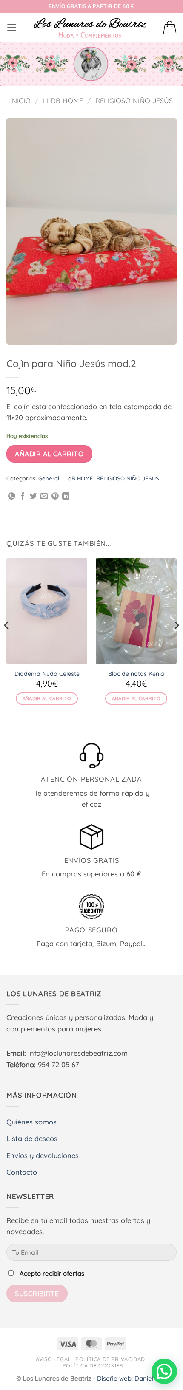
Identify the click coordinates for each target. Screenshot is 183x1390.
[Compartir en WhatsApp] (11, 497)
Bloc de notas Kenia (136, 674)
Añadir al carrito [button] (47, 698)
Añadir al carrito (49, 453)
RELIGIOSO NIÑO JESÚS (134, 100)
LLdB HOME (63, 100)
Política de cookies (93, 1365)
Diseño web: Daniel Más (132, 1378)
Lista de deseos (31, 1138)
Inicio (20, 100)
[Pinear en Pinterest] (55, 497)
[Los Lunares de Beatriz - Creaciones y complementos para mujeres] (90, 27)
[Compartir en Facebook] (22, 497)
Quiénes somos (31, 1122)
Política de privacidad (110, 1359)
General (48, 478)
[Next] (176, 642)
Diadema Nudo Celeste (47, 674)
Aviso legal (53, 1359)
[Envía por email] (44, 497)
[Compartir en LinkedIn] (65, 497)
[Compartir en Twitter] (33, 497)
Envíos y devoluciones (42, 1155)
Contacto (21, 1172)
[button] (11, 27)
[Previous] (7, 642)
